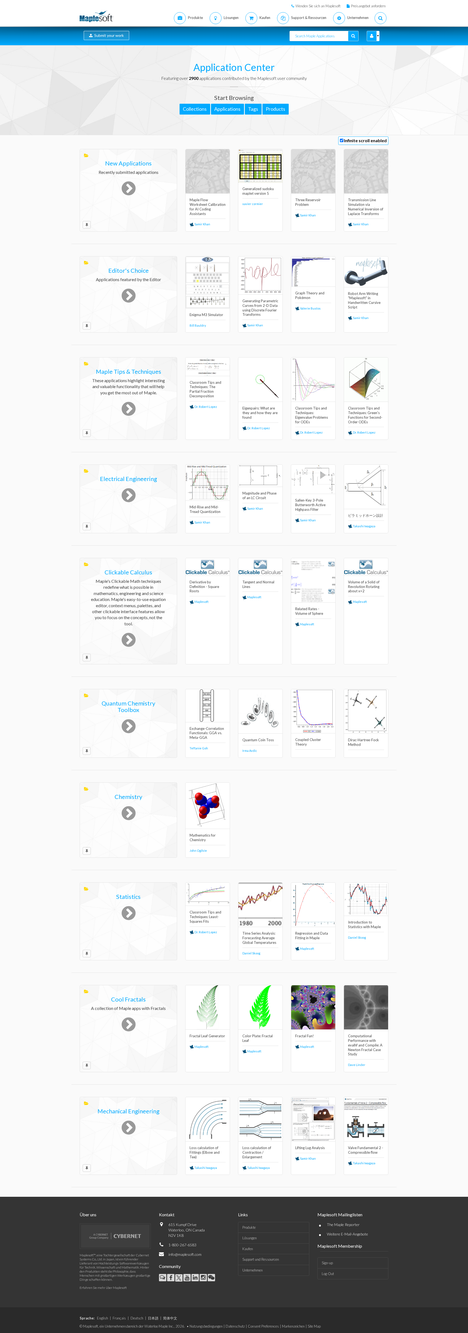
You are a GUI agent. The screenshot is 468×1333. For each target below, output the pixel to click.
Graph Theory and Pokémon (309, 295)
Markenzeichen (293, 1326)
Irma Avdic (249, 750)
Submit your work (108, 35)
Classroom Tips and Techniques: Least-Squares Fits (205, 917)
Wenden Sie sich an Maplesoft (317, 6)
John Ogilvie (198, 850)
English (102, 1318)
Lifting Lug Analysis (310, 1148)
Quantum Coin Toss (258, 740)
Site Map (314, 1326)
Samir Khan (202, 224)
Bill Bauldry (198, 325)
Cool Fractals (128, 999)
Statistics (128, 896)
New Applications (128, 163)
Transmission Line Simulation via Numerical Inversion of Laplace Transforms (365, 207)
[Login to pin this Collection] (87, 225)
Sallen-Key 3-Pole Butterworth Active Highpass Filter (310, 505)
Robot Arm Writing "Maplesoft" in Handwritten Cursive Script (364, 300)
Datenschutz (235, 1326)
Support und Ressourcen (260, 1259)
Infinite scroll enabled (365, 140)
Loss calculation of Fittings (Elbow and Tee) (205, 1152)
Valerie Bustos (310, 308)
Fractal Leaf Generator (207, 1036)
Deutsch (137, 1318)
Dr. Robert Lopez (205, 406)
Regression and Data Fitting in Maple (311, 935)
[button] (372, 36)
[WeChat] (211, 1277)
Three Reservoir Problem (308, 202)
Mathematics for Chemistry (203, 837)
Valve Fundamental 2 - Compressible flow (365, 1150)
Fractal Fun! (304, 1036)
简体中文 (170, 1318)
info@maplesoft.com (185, 1254)
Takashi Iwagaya (363, 526)
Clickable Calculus (128, 572)
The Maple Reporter (343, 1224)
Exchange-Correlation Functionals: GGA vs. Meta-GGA (207, 733)
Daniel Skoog (251, 953)
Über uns (88, 1214)
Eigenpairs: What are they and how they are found (260, 413)
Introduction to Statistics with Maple (364, 924)
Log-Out (328, 1274)
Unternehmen (252, 1270)
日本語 (153, 1318)
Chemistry (128, 796)
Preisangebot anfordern (368, 6)
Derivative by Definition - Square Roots (204, 586)
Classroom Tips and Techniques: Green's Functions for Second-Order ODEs (365, 415)
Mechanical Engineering (129, 1111)
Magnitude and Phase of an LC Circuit (259, 495)
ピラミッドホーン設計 (365, 515)
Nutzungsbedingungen (206, 1326)
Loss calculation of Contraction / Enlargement (256, 1152)
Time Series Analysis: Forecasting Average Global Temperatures (259, 938)
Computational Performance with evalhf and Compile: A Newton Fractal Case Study (365, 1045)
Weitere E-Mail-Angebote (347, 1234)
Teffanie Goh (199, 748)
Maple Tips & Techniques (128, 371)
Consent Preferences (263, 1326)
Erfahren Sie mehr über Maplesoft (103, 1288)
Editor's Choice (128, 270)
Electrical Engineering (128, 478)
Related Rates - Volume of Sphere (309, 611)
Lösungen (249, 1238)
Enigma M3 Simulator (206, 315)
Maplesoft (201, 601)
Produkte (249, 1227)
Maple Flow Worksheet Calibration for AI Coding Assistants (208, 207)
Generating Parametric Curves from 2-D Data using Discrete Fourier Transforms (260, 308)
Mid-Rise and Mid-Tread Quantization (205, 509)
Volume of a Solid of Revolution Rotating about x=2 (363, 586)
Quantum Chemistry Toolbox (128, 706)
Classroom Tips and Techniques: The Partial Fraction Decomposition (205, 389)
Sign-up (327, 1263)
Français (119, 1318)
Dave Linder (356, 1065)
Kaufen (247, 1249)
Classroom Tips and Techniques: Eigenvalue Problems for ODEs (311, 415)
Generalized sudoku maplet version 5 (258, 191)
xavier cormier (252, 204)
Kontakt (166, 1214)
